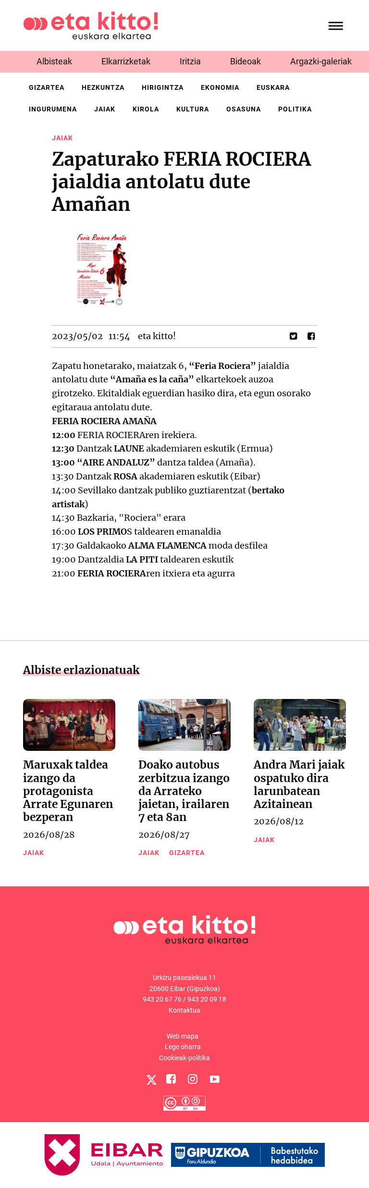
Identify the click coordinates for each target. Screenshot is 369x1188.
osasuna (243, 109)
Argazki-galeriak (321, 61)
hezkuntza (103, 87)
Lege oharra (183, 1047)
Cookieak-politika (184, 1058)
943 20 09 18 (206, 999)
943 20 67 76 (162, 999)
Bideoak (245, 61)
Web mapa (182, 1036)
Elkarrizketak (125, 61)
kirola (146, 109)
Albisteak (54, 61)
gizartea (46, 87)
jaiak (104, 109)
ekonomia (220, 87)
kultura (192, 109)
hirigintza (163, 87)
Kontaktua (184, 1010)
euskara (273, 87)
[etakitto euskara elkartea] (90, 24)
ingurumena (53, 109)
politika (295, 109)
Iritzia (190, 61)
